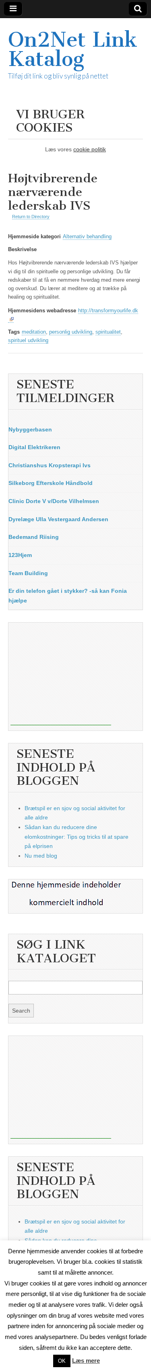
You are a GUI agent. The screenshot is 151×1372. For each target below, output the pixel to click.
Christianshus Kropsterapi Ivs (49, 465)
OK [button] (62, 1361)
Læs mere (86, 1360)
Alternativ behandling (87, 236)
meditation (34, 332)
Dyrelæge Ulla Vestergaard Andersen (58, 519)
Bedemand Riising (33, 537)
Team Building (28, 573)
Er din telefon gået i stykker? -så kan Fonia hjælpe (67, 596)
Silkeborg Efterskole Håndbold (50, 483)
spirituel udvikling (28, 340)
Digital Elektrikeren (34, 447)
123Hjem (20, 555)
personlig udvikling (70, 332)
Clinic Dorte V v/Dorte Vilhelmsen (53, 501)
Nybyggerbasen (30, 429)
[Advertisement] (60, 675)
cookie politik (89, 149)
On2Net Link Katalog (72, 49)
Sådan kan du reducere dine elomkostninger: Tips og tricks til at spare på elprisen (76, 836)
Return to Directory (31, 216)
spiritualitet (108, 332)
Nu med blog (41, 855)
